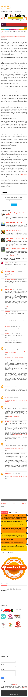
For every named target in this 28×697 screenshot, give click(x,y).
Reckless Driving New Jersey (14, 416)
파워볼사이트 (7, 333)
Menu (4, 24)
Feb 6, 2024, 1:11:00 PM (15, 333)
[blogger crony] (10, 627)
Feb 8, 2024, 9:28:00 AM (15, 348)
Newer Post (3, 503)
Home (2, 31)
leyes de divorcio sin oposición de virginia (18, 476)
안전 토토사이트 (8, 311)
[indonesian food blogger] (3, 627)
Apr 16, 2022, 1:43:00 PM (19, 271)
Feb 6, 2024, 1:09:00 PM (17, 319)
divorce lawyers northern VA (10, 467)
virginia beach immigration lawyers (20, 434)
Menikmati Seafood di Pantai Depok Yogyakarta (12, 515)
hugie (6, 397)
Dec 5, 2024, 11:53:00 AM (18, 443)
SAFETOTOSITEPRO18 (9, 271)
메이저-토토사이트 (8, 319)
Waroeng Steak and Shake (7, 539)
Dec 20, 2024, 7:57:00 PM (16, 473)
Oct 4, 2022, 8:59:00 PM (19, 279)
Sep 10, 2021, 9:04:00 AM (13, 262)
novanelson (8, 473)
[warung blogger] (17, 618)
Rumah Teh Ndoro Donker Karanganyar (10, 545)
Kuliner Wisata (16, 692)
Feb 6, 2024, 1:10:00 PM (15, 326)
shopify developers (10, 279)
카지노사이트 (7, 326)
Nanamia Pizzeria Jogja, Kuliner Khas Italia (11, 528)
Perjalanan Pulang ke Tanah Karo (14, 222)
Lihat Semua (3, 509)
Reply (6, 276)
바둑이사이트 (9, 274)
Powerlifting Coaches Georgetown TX (14, 357)
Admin (6, 262)
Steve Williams (8, 289)
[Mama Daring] (6, 611)
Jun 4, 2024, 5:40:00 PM (12, 386)
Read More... (12, 220)
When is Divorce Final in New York (12, 387)
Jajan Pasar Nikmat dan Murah (13, 230)
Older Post (24, 503)
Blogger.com (16, 694)
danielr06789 (8, 421)
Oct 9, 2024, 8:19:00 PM (13, 397)
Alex (6, 386)
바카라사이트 (7, 340)
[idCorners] (18, 627)
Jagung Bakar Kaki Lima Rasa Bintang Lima (11, 521)
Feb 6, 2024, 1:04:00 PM (16, 311)
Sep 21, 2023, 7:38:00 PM (17, 289)
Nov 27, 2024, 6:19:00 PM (17, 421)
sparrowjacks (8, 443)
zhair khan (8, 348)
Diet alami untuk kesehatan (7, 533)
